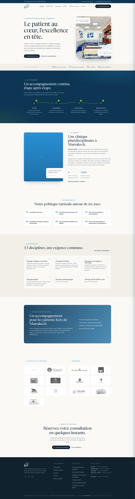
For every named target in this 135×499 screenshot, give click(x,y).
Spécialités (58, 6)
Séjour (65, 6)
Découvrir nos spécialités (48, 56)
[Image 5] (95, 57)
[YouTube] (32, 476)
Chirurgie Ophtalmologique (79, 482)
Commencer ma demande (62, 447)
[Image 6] (96, 57)
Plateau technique (74, 6)
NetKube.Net (87, 495)
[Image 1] (90, 57)
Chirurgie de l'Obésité (78, 472)
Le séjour (56, 473)
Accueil (42, 6)
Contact (83, 6)
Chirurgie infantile (76, 480)
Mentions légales (58, 478)
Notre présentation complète (76, 181)
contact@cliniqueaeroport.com (103, 1)
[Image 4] (94, 57)
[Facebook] (25, 476)
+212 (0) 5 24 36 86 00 (87, 1)
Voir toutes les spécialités (101, 250)
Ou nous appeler (76, 447)
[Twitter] (29, 476)
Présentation (49, 6)
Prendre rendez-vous (104, 6)
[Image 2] (91, 57)
